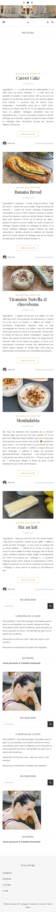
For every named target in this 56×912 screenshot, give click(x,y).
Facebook (7, 878)
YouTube (7, 884)
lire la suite (28, 134)
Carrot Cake (28, 78)
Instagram (7, 872)
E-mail (5, 890)
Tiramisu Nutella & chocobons (28, 301)
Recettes (35, 74)
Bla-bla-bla (22, 74)
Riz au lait (28, 527)
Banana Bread (28, 192)
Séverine (11, 143)
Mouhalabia (28, 420)
